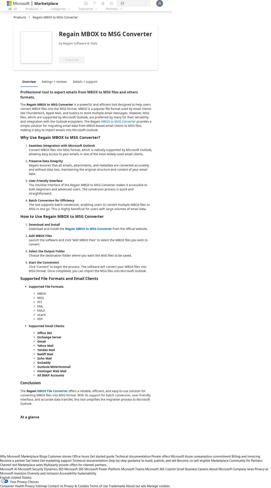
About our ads (136, 486)
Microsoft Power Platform (102, 469)
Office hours (80, 456)
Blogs (43, 456)
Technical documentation (133, 456)
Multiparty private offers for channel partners (75, 465)
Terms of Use (99, 486)
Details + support (85, 82)
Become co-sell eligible (193, 460)
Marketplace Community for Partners (236, 460)
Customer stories (59, 456)
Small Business (187, 469)
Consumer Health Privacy (17, 486)
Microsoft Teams (132, 469)
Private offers (160, 456)
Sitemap (41, 486)
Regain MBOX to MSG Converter (88, 229)
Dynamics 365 (54, 469)
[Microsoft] (18, 3)
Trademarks (117, 486)
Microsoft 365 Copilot (160, 469)
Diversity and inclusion (43, 473)
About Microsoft (220, 469)
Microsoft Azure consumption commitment (201, 456)
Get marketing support (56, 460)
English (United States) (16, 477)
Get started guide (102, 456)
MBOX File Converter (52, 391)
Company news (243, 469)
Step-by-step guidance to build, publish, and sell (142, 460)
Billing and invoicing (246, 456)
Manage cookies (158, 486)
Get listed (32, 460)
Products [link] (20, 17)
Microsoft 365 (74, 469)
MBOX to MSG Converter (118, 121)
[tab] (30, 81)
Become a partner (12, 460)
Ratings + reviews (54, 82)
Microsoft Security (30, 469)
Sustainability (86, 473)
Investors (20, 473)
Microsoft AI (8, 469)
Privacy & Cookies (76, 486)
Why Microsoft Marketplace (19, 456)
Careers (203, 469)
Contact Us (55, 486)
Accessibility (68, 473)
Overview (29, 82)
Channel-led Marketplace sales (21, 465)
